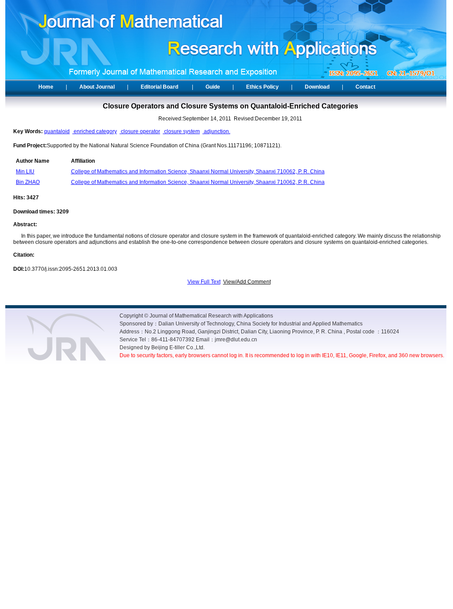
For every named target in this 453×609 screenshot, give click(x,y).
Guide (213, 87)
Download (317, 87)
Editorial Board (159, 87)
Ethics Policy (262, 87)
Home (45, 87)
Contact (365, 87)
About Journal (97, 87)
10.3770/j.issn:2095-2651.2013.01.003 (70, 269)
